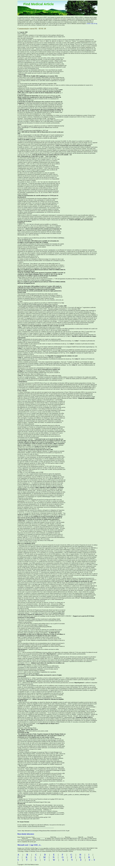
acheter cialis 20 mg (92, 23)
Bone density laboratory (26, 834)
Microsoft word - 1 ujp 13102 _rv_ (29, 845)
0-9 (92, 860)
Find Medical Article (38, 4)
